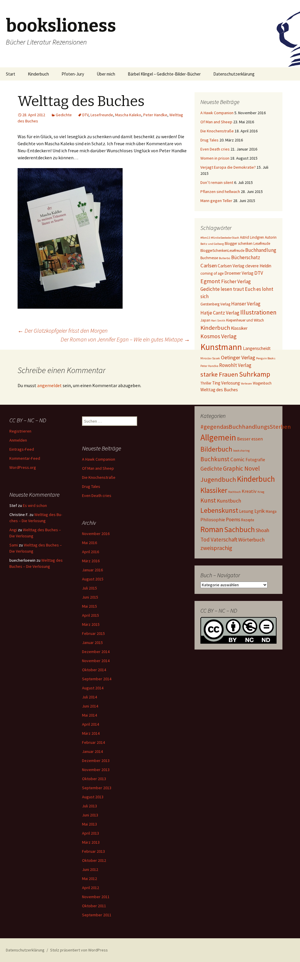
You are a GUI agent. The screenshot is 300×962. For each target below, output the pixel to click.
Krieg (261, 492)
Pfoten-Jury (73, 74)
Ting (216, 383)
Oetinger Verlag (238, 357)
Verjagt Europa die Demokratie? (228, 167)
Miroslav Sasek (210, 358)
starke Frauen (219, 374)
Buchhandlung (260, 250)
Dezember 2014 (96, 651)
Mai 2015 (89, 606)
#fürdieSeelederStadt (225, 238)
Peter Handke (155, 114)
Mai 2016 (89, 542)
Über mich (106, 74)
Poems (233, 519)
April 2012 (90, 887)
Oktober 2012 (94, 860)
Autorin (271, 237)
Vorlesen (246, 383)
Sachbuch (239, 529)
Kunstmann (221, 346)
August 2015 (92, 579)
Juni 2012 (90, 869)
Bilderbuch (216, 449)
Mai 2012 (89, 878)
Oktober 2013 (94, 778)
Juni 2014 (90, 706)
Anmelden (18, 440)
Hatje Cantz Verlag (219, 313)
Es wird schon (35, 505)
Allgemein (218, 437)
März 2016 (91, 560)
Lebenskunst (219, 510)
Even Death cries (215, 149)
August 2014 (92, 688)
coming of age (212, 273)
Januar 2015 (92, 642)
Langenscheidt (257, 348)
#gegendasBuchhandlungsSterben (245, 426)
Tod (205, 539)
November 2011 (96, 896)
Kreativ (249, 491)
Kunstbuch (229, 500)
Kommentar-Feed (24, 458)
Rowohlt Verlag (235, 365)
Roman (211, 529)
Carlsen (208, 265)
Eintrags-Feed (21, 449)
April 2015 (90, 615)
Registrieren (20, 431)
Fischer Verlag (236, 281)
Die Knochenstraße (217, 131)
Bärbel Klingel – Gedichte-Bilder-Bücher (164, 74)
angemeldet (49, 385)
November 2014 (96, 660)
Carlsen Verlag (231, 266)
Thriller (205, 383)
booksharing (241, 450)
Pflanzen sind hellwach (220, 191)
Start (10, 74)
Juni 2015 (90, 597)
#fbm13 (205, 238)
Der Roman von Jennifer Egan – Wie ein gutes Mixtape (125, 339)
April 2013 (90, 833)
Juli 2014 (89, 697)
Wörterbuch (251, 539)
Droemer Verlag (238, 273)
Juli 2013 (89, 806)
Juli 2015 (89, 588)
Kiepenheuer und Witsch (245, 320)
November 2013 (96, 769)
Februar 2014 (93, 742)
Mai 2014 (89, 715)
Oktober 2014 (94, 669)
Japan (205, 320)
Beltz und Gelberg (212, 244)
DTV (85, 114)
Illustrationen (258, 312)
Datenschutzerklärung (234, 74)
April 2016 (90, 551)
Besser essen (250, 439)
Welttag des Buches (219, 389)
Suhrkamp (254, 374)
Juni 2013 (90, 815)
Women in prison (214, 158)
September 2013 (96, 787)
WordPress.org (22, 467)
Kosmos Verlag (218, 336)
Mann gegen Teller (216, 200)
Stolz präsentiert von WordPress (79, 950)
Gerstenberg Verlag (215, 304)
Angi (13, 529)
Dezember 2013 (96, 760)
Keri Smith (218, 320)
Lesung (246, 511)
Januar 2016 (92, 570)
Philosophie (212, 519)
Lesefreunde (102, 114)
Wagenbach (262, 383)
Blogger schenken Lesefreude (247, 243)
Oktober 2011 (94, 905)
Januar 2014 (92, 751)
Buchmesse (209, 257)
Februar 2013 (93, 851)
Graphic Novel (241, 468)
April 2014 (90, 724)
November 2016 (96, 533)
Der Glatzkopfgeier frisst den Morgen (63, 330)
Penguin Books (265, 358)
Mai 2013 (89, 824)
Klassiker (239, 328)
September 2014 (96, 678)
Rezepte (247, 519)
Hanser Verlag (245, 303)
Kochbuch (234, 492)
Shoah (262, 530)
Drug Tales (209, 140)
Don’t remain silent (216, 182)
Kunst (208, 500)
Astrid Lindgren (252, 237)
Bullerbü (224, 258)
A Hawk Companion (216, 112)
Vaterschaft (224, 539)
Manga (271, 511)
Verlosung (230, 383)
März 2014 (91, 733)
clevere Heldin (258, 266)
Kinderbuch (38, 74)
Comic (237, 459)
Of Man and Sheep (216, 121)
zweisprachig (216, 547)
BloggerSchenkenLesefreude (222, 250)
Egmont (210, 281)
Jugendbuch (218, 479)
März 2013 (91, 842)
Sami (13, 545)
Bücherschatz (245, 257)
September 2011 (96, 914)
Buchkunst (214, 459)
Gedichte (64, 114)
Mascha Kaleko (128, 114)
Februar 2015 (93, 633)
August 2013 (92, 796)
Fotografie (255, 459)
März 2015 (91, 624)
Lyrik (259, 511)
